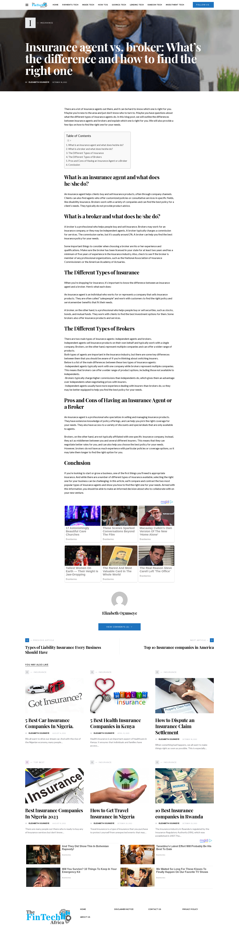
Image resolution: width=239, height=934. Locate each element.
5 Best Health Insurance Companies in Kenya (115, 723)
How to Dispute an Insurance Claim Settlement (174, 726)
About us (85, 917)
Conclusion (74, 164)
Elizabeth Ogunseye (39, 82)
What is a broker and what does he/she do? (90, 149)
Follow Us (202, 5)
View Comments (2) (117, 627)
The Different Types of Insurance (86, 153)
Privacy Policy (190, 909)
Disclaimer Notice (123, 909)
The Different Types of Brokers (85, 157)
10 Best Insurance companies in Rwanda (179, 813)
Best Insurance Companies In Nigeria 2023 (54, 813)
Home (83, 909)
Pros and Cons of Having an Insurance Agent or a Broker (97, 160)
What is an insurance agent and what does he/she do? (96, 145)
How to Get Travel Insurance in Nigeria (112, 813)
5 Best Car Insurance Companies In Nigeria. (49, 723)
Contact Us (154, 909)
